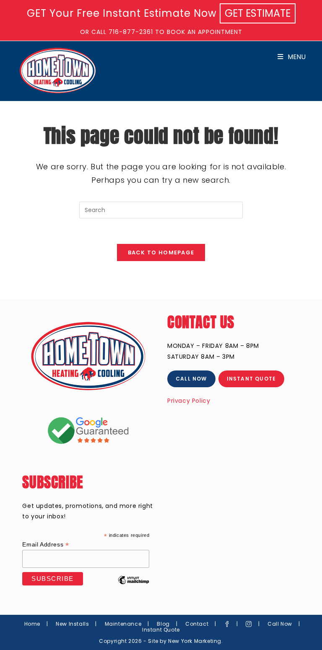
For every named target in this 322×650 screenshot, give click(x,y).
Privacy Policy (188, 400)
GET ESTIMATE (258, 13)
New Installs (72, 623)
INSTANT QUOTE (251, 378)
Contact (196, 623)
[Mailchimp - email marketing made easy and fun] (134, 586)
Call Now (279, 623)
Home (32, 623)
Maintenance (123, 623)
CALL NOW (191, 378)
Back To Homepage (161, 252)
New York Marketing (194, 641)
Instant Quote (161, 629)
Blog (163, 623)
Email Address (45, 545)
